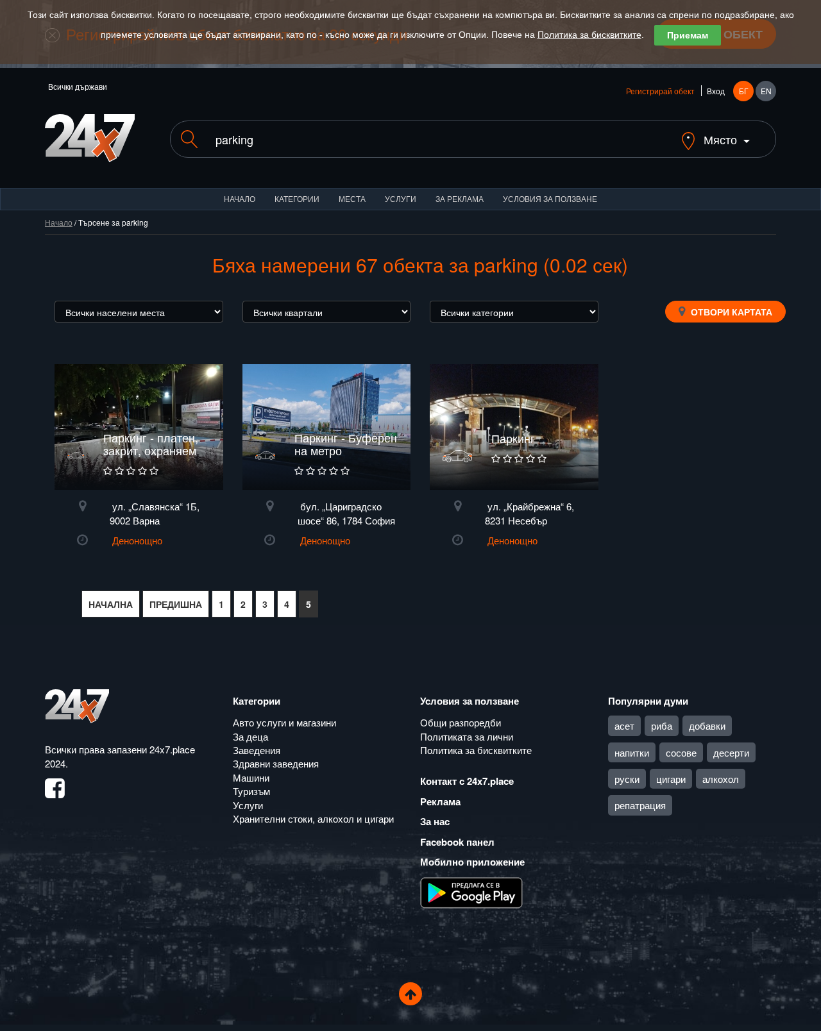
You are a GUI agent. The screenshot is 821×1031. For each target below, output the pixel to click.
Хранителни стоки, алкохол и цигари (313, 818)
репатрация (640, 805)
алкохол (720, 778)
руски (626, 778)
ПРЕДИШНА (175, 604)
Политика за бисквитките (589, 34)
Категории (297, 198)
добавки (707, 725)
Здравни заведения (276, 763)
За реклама (460, 198)
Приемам (687, 35)
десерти (731, 752)
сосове (681, 752)
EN (766, 90)
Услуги (400, 198)
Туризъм (251, 791)
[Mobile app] (471, 891)
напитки (631, 752)
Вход (716, 90)
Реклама (440, 801)
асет (624, 725)
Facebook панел (457, 842)
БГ (744, 90)
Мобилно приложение (472, 862)
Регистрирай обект (660, 90)
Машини (251, 777)
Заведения (256, 750)
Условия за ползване (550, 198)
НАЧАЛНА (111, 604)
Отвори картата (730, 311)
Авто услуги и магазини (284, 722)
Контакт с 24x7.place (467, 781)
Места (352, 198)
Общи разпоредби (460, 722)
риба (661, 725)
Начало (239, 198)
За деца (250, 736)
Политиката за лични (466, 736)
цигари (671, 778)
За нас (435, 821)
